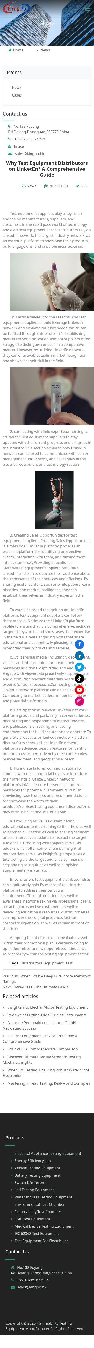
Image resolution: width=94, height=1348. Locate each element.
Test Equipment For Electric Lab (42, 1240)
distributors (32, 963)
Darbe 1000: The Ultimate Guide (40, 986)
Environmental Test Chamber (40, 1204)
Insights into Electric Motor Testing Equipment (48, 1007)
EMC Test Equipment (32, 1218)
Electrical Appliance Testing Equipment (48, 1153)
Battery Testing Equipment (37, 1175)
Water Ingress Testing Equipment (43, 1197)
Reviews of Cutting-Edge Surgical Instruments (47, 1014)
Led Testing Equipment (34, 1189)
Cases (17, 95)
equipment (54, 963)
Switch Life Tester (30, 1182)
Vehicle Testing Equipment (37, 1167)
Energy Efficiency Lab (33, 1160)
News (47, 22)
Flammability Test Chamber (38, 1211)
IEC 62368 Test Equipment (37, 1233)
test (69, 963)
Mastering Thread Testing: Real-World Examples (49, 1083)
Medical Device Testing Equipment (44, 1226)
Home (18, 50)
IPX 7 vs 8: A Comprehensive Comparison (43, 1049)
